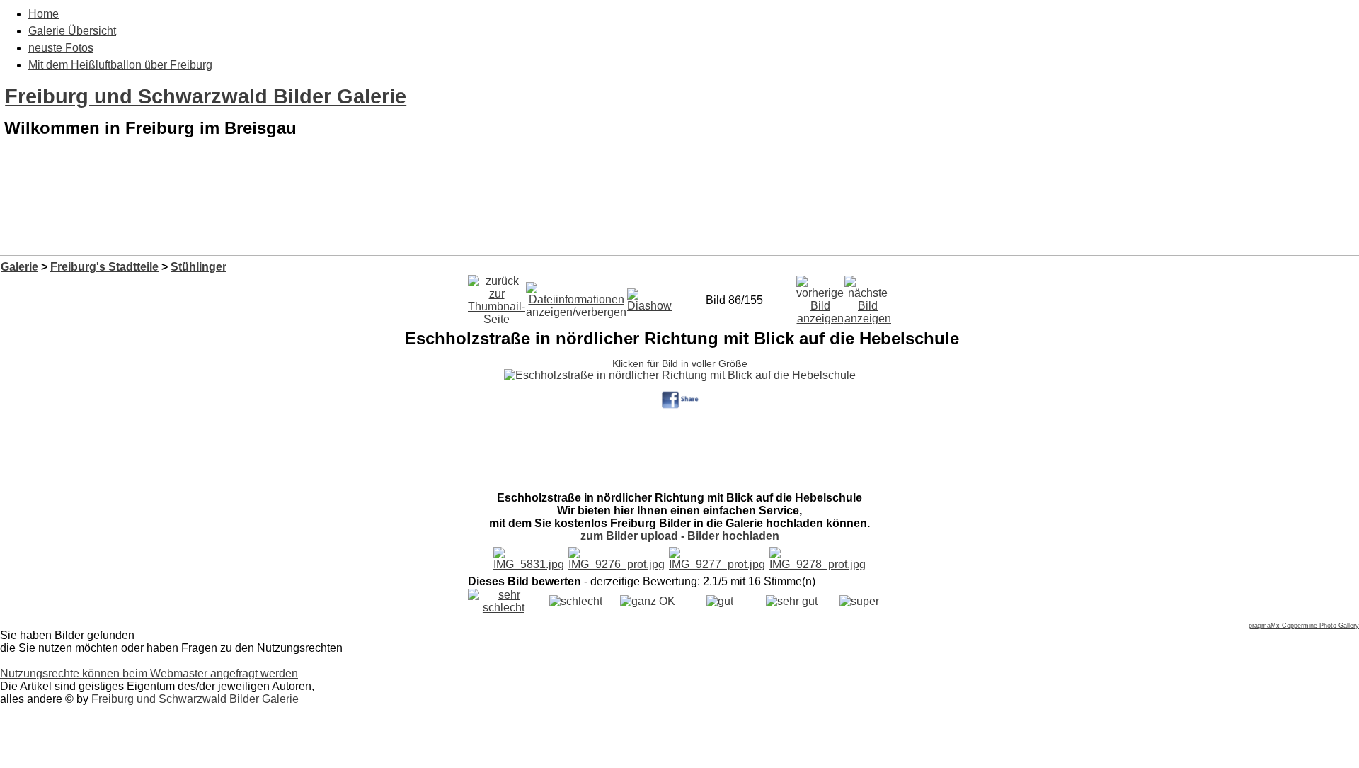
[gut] (719, 601)
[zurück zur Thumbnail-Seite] (496, 296)
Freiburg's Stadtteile (104, 267)
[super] (859, 601)
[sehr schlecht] (503, 608)
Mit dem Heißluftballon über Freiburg (120, 65)
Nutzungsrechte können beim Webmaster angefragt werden (149, 673)
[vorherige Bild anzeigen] (820, 296)
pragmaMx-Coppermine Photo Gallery (1304, 625)
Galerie (19, 267)
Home (43, 14)
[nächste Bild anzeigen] (867, 296)
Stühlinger (198, 267)
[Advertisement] (679, 218)
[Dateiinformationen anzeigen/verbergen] (576, 296)
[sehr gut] (792, 601)
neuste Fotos (60, 48)
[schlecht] (575, 601)
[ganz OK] (647, 601)
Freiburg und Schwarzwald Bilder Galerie (205, 96)
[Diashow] (649, 296)
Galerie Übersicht (72, 31)
